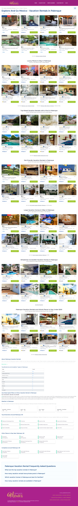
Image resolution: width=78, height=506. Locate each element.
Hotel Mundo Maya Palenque (7, 97)
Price (9, 13)
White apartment (24, 326)
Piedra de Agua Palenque (45, 296)
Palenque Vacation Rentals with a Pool (41, 155)
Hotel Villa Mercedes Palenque (64, 97)
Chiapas (3, 30)
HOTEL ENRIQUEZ (67, 497)
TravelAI (17, 501)
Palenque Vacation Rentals (41, 56)
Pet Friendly (6, 394)
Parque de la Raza (24, 427)
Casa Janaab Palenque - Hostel (46, 326)
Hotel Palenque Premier (25, 346)
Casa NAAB (61, 197)
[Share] (75, 8)
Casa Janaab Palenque (44, 227)
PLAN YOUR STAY (60, 2)
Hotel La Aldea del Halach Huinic (65, 147)
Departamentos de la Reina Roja (8, 247)
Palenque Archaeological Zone (8, 421)
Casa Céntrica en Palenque (26, 177)
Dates (4, 13)
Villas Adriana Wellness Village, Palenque (47, 97)
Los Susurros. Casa (43, 177)
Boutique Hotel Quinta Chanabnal (46, 78)
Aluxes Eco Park (42, 421)
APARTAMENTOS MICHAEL (64, 247)
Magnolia (42, 197)
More (19, 13)
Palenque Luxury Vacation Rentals (28, 105)
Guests (14, 13)
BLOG (67, 2)
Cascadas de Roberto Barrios (62, 424)
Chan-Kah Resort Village (44, 48)
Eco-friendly (16, 394)
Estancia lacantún (24, 28)
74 (32, 371)
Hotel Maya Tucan (5, 127)
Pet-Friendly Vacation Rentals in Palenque (37, 205)
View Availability (15, 32)
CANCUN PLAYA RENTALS (56, 497)
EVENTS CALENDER (51, 2)
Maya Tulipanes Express (44, 127)
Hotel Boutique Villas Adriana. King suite (66, 48)
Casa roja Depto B (5, 197)
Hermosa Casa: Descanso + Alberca (27, 48)
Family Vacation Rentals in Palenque (39, 255)
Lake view (12, 394)
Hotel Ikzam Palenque (44, 147)
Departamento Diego (6, 78)
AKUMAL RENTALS (67, 495)
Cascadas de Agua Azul (43, 424)
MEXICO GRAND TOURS (54, 500)
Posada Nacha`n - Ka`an (44, 247)
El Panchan (23, 421)
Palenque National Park (25, 424)
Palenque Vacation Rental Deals (41, 354)
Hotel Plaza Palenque (6, 296)
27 (32, 373)
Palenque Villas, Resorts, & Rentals (47, 105)
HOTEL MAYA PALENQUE (63, 346)
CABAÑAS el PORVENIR (63, 177)
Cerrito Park (59, 427)
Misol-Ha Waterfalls (5, 427)
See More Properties (39, 304)
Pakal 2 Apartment (5, 346)
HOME (36, 2)
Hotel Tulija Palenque (25, 296)
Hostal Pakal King (24, 247)
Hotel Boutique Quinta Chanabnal (65, 78)
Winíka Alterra (42, 28)
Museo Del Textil (5, 424)
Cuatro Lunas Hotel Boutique (7, 147)
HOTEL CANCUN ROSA (57, 495)
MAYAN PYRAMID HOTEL (65, 500)
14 (32, 375)
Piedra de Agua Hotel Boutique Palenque (28, 97)
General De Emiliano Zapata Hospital (46, 427)
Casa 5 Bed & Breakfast (63, 227)
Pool (2, 394)
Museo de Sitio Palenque (61, 421)
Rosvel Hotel (61, 296)
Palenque (6, 30)
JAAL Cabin (4, 28)
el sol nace (23, 197)
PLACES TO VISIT (42, 2)
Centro (64, 199)
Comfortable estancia (25, 78)
